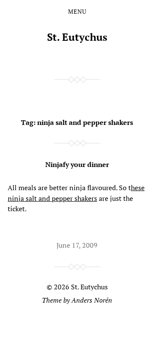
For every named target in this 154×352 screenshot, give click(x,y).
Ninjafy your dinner (77, 164)
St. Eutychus (77, 37)
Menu (77, 12)
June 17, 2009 (77, 245)
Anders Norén (91, 300)
